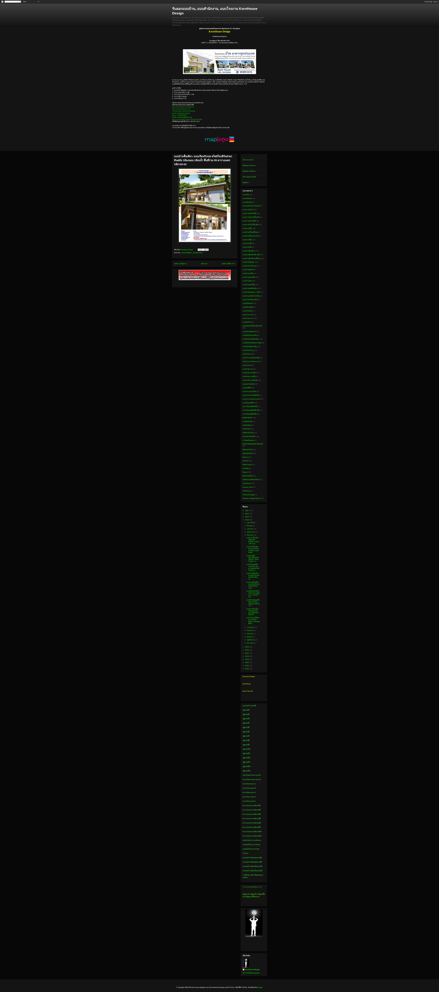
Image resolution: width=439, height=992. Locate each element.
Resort (245, 472)
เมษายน (250, 529)
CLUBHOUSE (247, 421)
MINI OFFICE (247, 450)
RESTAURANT (248, 476)
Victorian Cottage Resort (251, 498)
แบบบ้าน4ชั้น (247, 243)
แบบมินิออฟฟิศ (248, 307)
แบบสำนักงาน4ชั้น (249, 376)
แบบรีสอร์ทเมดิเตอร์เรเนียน (252, 343)
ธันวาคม (250, 643)
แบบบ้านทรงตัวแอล (249, 266)
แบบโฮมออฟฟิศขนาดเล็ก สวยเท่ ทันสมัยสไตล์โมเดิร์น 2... (253, 567)
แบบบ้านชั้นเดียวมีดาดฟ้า (252, 255)
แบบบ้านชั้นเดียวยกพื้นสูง (251, 258)
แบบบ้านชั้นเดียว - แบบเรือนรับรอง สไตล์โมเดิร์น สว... (253, 576)
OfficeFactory (247, 464)
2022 (247, 669)
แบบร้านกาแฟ (248, 315)
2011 (247, 510)
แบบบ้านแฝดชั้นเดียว (250, 288)
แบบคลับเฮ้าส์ (247, 202)
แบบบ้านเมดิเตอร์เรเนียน (251, 296)
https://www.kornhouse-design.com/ (183, 107)
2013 (247, 517)
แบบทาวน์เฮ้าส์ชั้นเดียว (251, 224)
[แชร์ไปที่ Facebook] (205, 250)
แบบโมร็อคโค (247, 311)
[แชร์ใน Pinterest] (207, 250)
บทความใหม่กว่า (180, 264)
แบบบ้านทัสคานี (248, 270)
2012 (247, 514)
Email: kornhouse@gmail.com (182, 117)
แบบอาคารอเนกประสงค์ (251, 399)
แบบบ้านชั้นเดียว (186, 253)
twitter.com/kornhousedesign (181, 113)
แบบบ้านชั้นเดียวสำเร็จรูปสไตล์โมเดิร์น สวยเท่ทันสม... (253, 549)
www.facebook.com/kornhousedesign (183, 111)
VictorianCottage (249, 495)
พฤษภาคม (250, 532)
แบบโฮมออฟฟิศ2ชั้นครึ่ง (251, 410)
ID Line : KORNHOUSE (179, 115)
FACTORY (246, 429)
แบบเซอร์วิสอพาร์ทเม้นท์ (251, 206)
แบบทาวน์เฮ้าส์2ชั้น (249, 213)
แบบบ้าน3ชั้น (247, 240)
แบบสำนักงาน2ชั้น (249, 373)
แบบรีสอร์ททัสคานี (249, 331)
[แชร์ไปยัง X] (203, 250)
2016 (247, 650)
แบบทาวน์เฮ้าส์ (248, 210)
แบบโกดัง (246, 195)
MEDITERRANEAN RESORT (253, 444)
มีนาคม (250, 526)
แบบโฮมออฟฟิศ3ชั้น (250, 414)
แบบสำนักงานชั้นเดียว (250, 380)
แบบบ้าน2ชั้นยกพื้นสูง (250, 232)
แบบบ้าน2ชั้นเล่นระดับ (251, 236)
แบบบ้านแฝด (247, 281)
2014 (247, 520)
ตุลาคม (250, 637)
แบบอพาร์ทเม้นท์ (248, 384)
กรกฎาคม (250, 627)
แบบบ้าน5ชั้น (247, 247)
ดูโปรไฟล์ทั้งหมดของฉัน (251, 973)
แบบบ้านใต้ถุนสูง (248, 262)
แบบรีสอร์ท (246, 322)
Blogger (259, 987)
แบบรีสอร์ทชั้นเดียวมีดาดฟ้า (252, 326)
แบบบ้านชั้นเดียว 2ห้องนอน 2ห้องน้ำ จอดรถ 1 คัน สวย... (253, 540)
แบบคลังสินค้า (248, 198)
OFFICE (246, 461)
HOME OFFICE (248, 433)
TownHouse (247, 483)
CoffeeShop (247, 425)
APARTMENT (247, 418)
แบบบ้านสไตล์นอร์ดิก (250, 299)
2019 (247, 659)
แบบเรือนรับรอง (198, 253)
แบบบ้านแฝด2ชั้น (249, 284)
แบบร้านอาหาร (248, 318)
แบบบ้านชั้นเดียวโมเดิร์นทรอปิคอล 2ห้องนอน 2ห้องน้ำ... (253, 611)
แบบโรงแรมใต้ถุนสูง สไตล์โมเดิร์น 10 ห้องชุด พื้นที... (253, 620)
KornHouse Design (252, 969)
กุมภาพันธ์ (251, 522)
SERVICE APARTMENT (251, 479)
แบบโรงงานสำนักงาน (250, 361)
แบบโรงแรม (247, 365)
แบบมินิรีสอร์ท (248, 303)
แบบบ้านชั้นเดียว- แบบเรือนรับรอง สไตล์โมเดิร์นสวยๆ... (253, 585)
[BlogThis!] (201, 250)
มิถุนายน (250, 535)
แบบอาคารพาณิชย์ (249, 391)
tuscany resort (248, 487)
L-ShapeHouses (248, 440)
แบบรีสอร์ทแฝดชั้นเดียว (251, 339)
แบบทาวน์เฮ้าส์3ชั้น (249, 221)
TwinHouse (247, 491)
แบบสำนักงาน (248, 369)
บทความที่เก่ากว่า (228, 264)
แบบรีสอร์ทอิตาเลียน (250, 346)
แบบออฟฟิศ (247, 388)
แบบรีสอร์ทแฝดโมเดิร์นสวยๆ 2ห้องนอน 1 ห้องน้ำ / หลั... (253, 594)
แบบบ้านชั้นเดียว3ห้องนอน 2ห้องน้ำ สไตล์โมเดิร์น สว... (253, 558)
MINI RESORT (248, 453)
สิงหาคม (250, 630)
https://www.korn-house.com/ (181, 109)
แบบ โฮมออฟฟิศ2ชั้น (250, 406)
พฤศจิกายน (251, 640)
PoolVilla (246, 468)
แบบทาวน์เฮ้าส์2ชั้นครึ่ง (251, 217)
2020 (247, 662)
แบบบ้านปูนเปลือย (249, 277)
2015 (247, 647)
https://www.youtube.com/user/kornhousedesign (187, 119)
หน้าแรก (204, 264)
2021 (247, 666)
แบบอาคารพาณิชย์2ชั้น (251, 395)
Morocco (246, 457)
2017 (247, 653)
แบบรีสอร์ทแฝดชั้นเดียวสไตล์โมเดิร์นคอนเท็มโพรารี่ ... (253, 603)
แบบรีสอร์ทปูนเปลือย (250, 335)
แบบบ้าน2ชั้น (247, 228)
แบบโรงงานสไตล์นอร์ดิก (251, 358)
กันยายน (250, 634)
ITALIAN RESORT (249, 436)
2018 (247, 656)
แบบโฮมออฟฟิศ (248, 403)
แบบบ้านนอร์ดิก (248, 273)
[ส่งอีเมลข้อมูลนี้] (199, 250)
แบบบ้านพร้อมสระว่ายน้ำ (251, 292)
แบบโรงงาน (247, 354)
